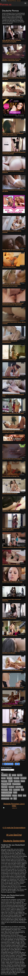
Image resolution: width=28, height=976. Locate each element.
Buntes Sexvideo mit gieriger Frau (10, 476)
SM (11, 798)
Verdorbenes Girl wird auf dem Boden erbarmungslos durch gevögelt (11, 285)
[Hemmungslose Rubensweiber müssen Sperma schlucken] (14, 313)
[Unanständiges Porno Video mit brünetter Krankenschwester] (14, 696)
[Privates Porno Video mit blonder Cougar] (14, 573)
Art (10, 775)
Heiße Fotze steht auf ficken (9, 618)
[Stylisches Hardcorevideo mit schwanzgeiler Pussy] (14, 386)
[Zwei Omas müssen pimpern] (14, 258)
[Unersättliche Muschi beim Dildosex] (14, 556)
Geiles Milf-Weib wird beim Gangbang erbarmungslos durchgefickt (11, 41)
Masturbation (6, 795)
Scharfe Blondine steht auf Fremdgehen (12, 459)
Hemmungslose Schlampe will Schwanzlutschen (9, 341)
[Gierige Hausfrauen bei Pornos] (14, 485)
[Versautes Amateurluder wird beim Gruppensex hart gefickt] (14, 69)
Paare (20, 795)
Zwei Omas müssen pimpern (9, 267)
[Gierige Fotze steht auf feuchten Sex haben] (14, 405)
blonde (3, 778)
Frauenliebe (16, 784)
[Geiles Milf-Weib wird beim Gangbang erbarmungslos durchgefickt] (14, 32)
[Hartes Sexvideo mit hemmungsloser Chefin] (14, 241)
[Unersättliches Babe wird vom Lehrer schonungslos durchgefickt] (14, 734)
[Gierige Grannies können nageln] (14, 368)
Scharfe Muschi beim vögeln (9, 359)
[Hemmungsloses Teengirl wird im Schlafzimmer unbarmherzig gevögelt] (14, 144)
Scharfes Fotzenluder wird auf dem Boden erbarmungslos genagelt (12, 431)
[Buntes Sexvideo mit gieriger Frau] (14, 467)
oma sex (19, 0)
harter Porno (19, 787)
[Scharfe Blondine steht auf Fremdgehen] (14, 450)
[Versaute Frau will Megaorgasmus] (14, 502)
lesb (22, 790)
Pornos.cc (5, 4)
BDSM (14, 775)
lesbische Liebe (6, 792)
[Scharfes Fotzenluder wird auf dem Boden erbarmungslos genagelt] (14, 422)
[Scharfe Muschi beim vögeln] (14, 351)
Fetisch (23, 781)
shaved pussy (5, 798)
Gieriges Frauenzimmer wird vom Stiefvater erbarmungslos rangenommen (12, 134)
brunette (16, 778)
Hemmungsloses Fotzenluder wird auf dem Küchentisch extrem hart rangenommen (12, 304)
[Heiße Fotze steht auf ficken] (14, 609)
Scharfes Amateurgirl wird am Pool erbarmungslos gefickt (10, 529)
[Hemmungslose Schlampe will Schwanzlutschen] (14, 332)
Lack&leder (16, 790)
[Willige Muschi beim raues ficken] (14, 753)
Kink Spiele (4, 790)
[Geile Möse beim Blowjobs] (14, 644)
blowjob (9, 778)
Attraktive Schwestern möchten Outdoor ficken (13, 547)
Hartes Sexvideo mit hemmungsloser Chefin (13, 249)
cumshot (23, 778)
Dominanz (4, 781)
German (4, 787)
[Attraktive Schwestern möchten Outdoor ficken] (14, 538)
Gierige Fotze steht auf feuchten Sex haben (13, 413)
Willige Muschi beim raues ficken (10, 761)
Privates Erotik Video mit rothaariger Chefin (13, 687)
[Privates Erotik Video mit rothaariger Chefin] (14, 679)
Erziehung (17, 781)
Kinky (10, 790)
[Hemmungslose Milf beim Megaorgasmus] (14, 662)
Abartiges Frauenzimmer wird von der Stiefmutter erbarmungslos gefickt (11, 59)
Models (14, 796)
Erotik (10, 781)
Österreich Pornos (11, 0)
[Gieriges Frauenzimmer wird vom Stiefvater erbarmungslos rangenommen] (14, 125)
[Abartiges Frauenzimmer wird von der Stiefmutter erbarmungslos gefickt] (14, 50)
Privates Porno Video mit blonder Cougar (12, 582)
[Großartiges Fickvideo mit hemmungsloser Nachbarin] (14, 88)
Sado (24, 795)
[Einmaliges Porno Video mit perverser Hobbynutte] (14, 591)
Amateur (4, 775)
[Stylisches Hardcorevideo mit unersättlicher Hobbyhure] (14, 162)
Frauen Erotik (6, 784)
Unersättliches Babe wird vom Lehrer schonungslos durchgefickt (11, 743)
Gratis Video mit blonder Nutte (9, 635)
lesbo (15, 792)
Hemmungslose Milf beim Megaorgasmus (12, 670)
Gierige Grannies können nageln (10, 377)
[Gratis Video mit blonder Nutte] (14, 627)
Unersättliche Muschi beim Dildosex (11, 564)
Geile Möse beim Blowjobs (8, 653)
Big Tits (19, 775)
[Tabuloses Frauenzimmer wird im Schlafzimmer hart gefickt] (14, 181)
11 (16, 764)
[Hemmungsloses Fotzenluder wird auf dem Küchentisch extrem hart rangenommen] (14, 295)
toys (15, 798)
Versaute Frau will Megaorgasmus (10, 511)
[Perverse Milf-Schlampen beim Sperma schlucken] (14, 222)
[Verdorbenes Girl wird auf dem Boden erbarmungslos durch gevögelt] (14, 276)
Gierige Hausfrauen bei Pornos (10, 493)
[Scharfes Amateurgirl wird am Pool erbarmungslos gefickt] (14, 520)
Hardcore (11, 787)
